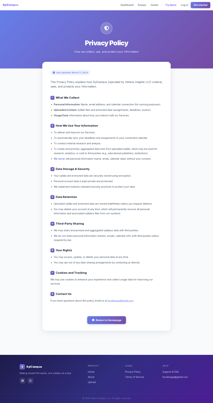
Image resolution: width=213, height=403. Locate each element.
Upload (92, 382)
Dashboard (127, 4)
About (91, 377)
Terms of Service (134, 377)
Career (154, 4)
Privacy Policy (133, 371)
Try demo (170, 4)
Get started (200, 4)
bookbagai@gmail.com (120, 300)
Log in (184, 4)
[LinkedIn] (22, 381)
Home (91, 371)
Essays (142, 4)
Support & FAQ (171, 371)
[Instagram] (30, 381)
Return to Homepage (108, 320)
